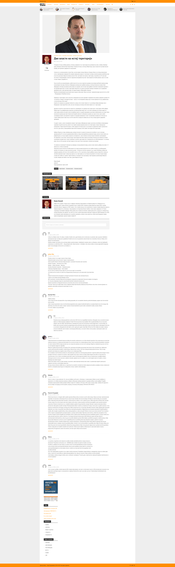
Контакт (108, 4)
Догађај (47, 527)
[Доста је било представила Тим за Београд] (121, 9)
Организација (100, 4)
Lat (134, 1)
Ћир (132, 1)
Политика (56, 179)
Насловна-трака (69, 168)
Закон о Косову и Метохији (50, 518)
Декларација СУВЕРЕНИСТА (50, 511)
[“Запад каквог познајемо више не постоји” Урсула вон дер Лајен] (57, 9)
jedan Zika (51, 254)
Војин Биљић (62, 168)
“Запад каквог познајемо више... (64, 9)
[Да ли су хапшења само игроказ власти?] (41, 9)
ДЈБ (46, 555)
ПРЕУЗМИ (87, 4)
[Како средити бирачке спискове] (73, 9)
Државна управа (95, 182)
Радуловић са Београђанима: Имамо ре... (112, 9)
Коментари (47, 70)
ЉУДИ (68, 4)
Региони (49, 4)
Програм (56, 4)
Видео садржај (49, 529)
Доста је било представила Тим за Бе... (128, 9)
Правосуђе (52, 181)
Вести (46, 550)
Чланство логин (43, 1)
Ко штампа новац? (48, 516)
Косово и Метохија (67, 55)
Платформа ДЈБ (47, 513)
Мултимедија (48, 547)
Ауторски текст (58, 55)
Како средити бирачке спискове (79, 9)
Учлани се (81, 4)
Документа (62, 4)
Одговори (50, 248)
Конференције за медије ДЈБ (50, 508)
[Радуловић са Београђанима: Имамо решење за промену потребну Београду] (105, 9)
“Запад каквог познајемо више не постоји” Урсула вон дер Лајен (76, 184)
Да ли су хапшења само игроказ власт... (48, 9)
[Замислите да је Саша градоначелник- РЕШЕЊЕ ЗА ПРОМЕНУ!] (89, 9)
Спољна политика (77, 55)
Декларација (48, 545)
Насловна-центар (78, 168)
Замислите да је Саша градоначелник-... (95, 9)
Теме (93, 4)
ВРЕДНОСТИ (74, 4)
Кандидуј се (48, 534)
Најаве (47, 552)
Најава (47, 524)
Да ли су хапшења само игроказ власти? (53, 184)
